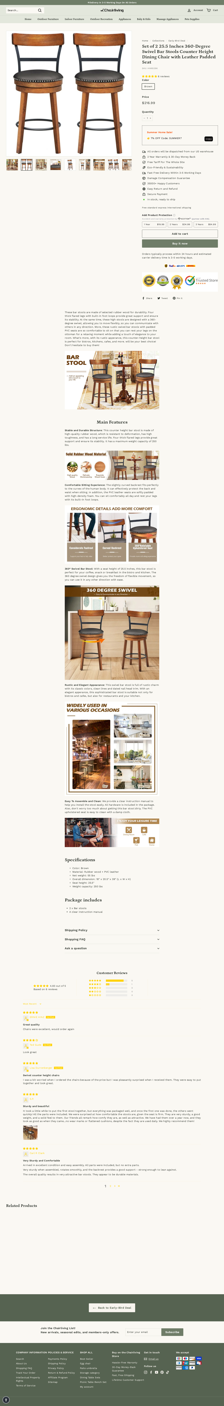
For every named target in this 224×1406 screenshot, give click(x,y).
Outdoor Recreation (101, 19)
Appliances (125, 19)
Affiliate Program (58, 1377)
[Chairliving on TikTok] (167, 1372)
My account (86, 1386)
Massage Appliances (167, 19)
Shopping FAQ (75, 939)
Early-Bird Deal (177, 40)
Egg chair (85, 1363)
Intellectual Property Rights (28, 1379)
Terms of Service (26, 1385)
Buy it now (180, 243)
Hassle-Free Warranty (124, 1362)
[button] (150, 76)
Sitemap (53, 1382)
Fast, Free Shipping (123, 1375)
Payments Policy (57, 1359)
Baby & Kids (143, 19)
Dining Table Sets (90, 1377)
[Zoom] (69, 93)
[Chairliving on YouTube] (156, 1372)
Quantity (148, 111)
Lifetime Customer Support (128, 1380)
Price (145, 96)
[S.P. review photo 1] (30, 1132)
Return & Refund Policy (61, 1372)
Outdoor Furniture (48, 19)
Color (145, 79)
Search (20, 1359)
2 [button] (110, 1186)
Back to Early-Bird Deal (114, 1307)
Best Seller (86, 1359)
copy (209, 138)
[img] (30, 1012)
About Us (21, 1363)
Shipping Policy (76, 930)
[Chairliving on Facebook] (151, 1372)
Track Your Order (25, 1372)
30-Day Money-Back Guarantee (124, 1369)
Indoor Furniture (74, 19)
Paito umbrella (88, 1368)
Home (28, 19)
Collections (158, 40)
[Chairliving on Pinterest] (162, 1372)
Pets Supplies (192, 19)
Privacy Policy (56, 1368)
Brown (148, 86)
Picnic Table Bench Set (93, 1382)
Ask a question (76, 948)
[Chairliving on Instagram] (145, 1372)
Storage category (90, 1372)
